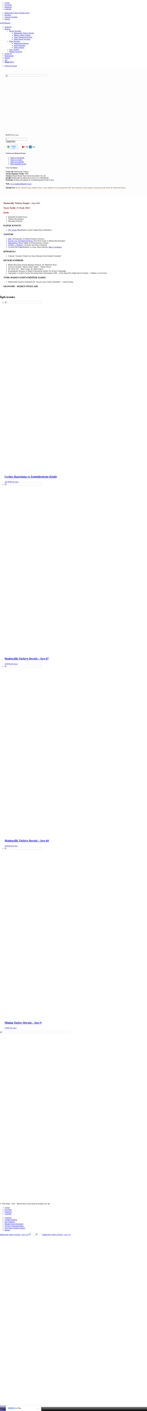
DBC (10, 239)
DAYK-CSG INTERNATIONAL (20, 241)
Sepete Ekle (11, 141)
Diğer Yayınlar (14, 41)
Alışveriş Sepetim (11, 17)
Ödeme (7, 19)
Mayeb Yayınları (15, 31)
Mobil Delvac (13, 243)
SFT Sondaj (12, 230)
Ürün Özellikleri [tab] (12, 168)
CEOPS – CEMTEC (15, 245)
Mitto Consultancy (55, 247)
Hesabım (8, 15)
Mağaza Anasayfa (15, 52)
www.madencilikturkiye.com (20, 184)
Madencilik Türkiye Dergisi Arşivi (17, 13)
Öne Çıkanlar (14, 50)
